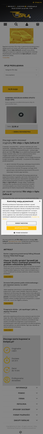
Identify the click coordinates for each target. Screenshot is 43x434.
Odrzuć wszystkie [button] (21, 223)
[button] (21, 233)
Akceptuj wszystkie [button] (21, 228)
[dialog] (21, 217)
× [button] (39, 201)
